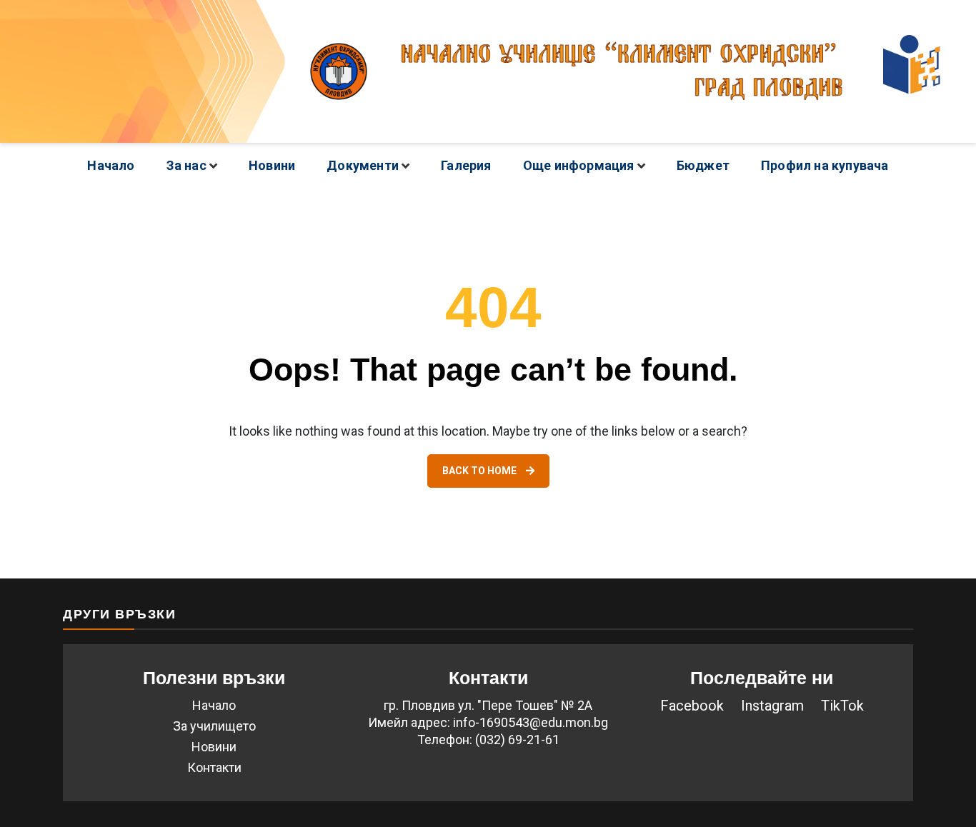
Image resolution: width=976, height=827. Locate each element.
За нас (186, 165)
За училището (214, 725)
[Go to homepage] (488, 71)
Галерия (466, 165)
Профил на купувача (825, 165)
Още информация (578, 165)
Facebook (692, 705)
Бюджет (703, 165)
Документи (363, 165)
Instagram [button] (772, 705)
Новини (272, 165)
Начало (110, 165)
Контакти (214, 767)
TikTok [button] (842, 705)
